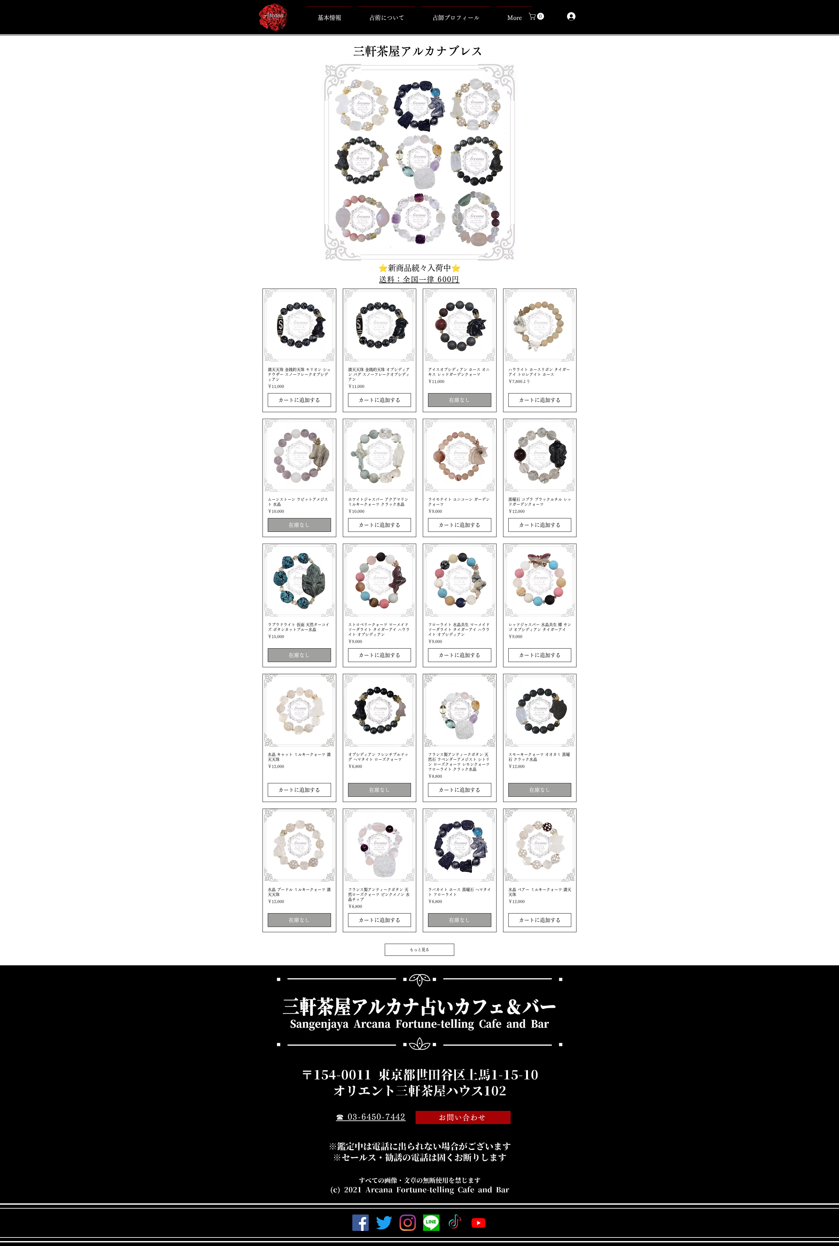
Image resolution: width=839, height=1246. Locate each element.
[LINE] (431, 1223)
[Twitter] (384, 1223)
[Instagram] (408, 1223)
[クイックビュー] (299, 325)
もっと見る (419, 950)
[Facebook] (360, 1223)
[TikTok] (455, 1223)
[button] (537, 16)
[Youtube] (478, 1223)
